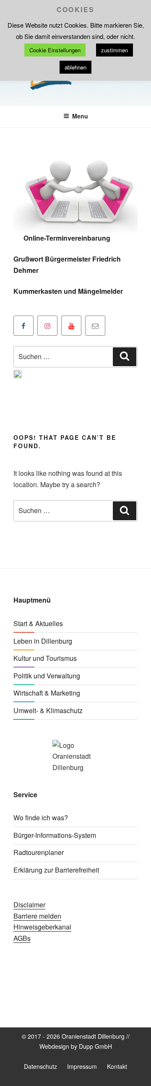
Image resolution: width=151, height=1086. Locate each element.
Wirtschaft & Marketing (46, 693)
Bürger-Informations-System (54, 835)
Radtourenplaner (38, 852)
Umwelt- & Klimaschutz (48, 710)
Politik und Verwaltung (46, 675)
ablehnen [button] (75, 67)
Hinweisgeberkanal (42, 927)
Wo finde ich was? (40, 817)
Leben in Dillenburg (42, 641)
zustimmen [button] (114, 50)
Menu (80, 116)
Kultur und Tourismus (45, 658)
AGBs (22, 938)
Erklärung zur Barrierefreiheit (56, 870)
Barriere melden (37, 916)
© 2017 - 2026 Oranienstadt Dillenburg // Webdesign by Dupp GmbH (76, 1041)
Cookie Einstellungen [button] (55, 50)
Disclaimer (29, 904)
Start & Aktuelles (38, 623)
